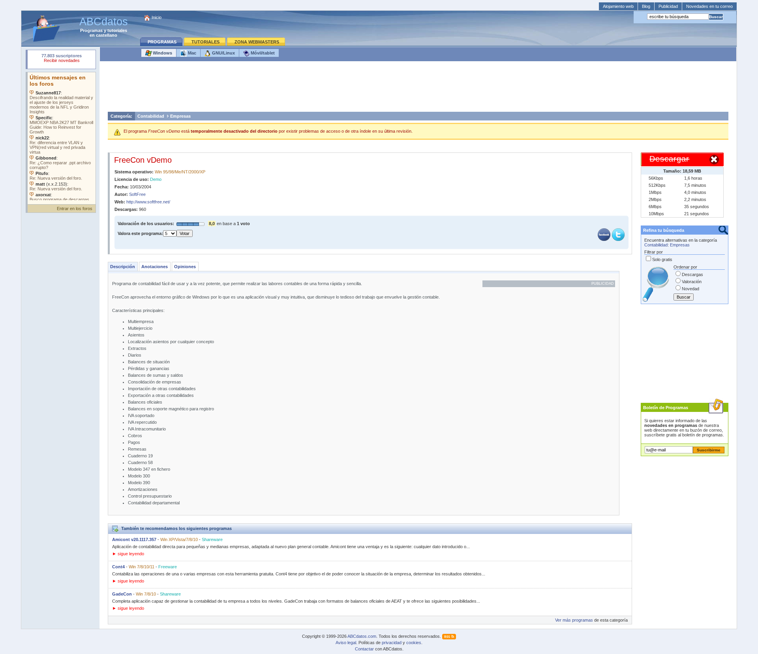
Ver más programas (574, 620)
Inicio (156, 17)
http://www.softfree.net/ (148, 201)
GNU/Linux (223, 53)
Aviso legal (346, 642)
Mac (191, 53)
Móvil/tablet (262, 53)
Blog (646, 6)
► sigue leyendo (128, 553)
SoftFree (137, 194)
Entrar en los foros (74, 208)
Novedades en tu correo (709, 6)
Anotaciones (154, 266)
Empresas (180, 116)
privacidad (392, 642)
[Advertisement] (418, 88)
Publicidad (668, 6)
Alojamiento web (618, 6)
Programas (91, 30)
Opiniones (185, 266)
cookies (413, 642)
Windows (162, 53)
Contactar (364, 648)
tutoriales (117, 30)
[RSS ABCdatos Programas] (449, 636)
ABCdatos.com (361, 636)
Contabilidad (150, 116)
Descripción (122, 266)
